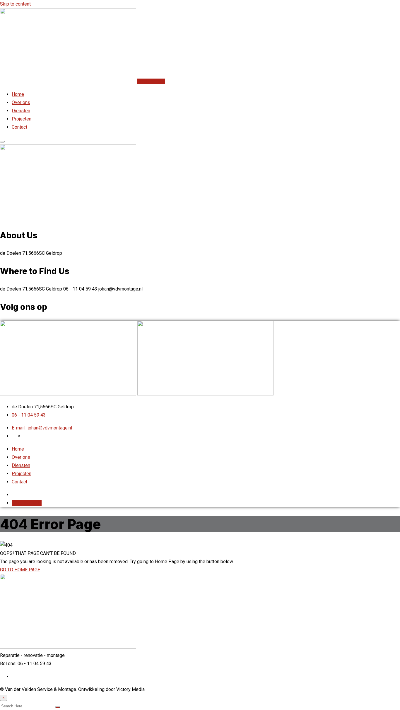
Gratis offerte (151, 81)
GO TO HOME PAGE (20, 570)
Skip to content (15, 4)
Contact (19, 127)
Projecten (21, 119)
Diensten (21, 110)
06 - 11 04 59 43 (29, 415)
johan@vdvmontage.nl (42, 428)
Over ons (21, 102)
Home (18, 94)
